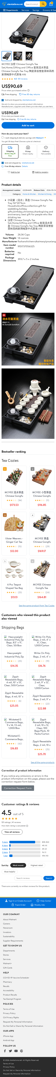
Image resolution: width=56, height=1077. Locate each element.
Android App (8, 1040)
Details (25, 166)
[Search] (43, 4)
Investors (7, 932)
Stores (6, 954)
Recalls (6, 986)
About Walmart (9, 919)
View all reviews (12, 831)
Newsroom (8, 927)
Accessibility (8, 990)
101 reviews (22, 79)
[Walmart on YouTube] (16, 1051)
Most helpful (9, 871)
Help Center (45, 900)
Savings (36, 10)
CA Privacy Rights (11, 1017)
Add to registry (41, 172)
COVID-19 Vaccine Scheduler (16, 977)
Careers (6, 923)
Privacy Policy (9, 1013)
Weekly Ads (39, 904)
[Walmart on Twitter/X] (10, 1051)
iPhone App (8, 1036)
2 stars (5, 852)
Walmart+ (7, 963)
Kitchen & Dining (44, 194)
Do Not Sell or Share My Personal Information (23, 1026)
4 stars (5, 845)
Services (25, 10)
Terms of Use (8, 1009)
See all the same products (42, 762)
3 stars (5, 849)
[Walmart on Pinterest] (21, 1051)
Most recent (18, 865)
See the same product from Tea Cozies (36, 605)
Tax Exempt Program (12, 998)
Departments (12, 10)
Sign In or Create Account (20, 900)
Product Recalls (10, 994)
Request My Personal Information (17, 1021)
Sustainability (9, 936)
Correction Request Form (18, 788)
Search (49, 878)
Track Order (20, 904)
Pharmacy (7, 981)
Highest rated (37, 865)
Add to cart (28, 125)
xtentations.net (29, 99)
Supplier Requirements (13, 940)
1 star (5, 855)
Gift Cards (7, 967)
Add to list (15, 172)
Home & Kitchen (29, 194)
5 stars (5, 842)
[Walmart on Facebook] (5, 1051)
